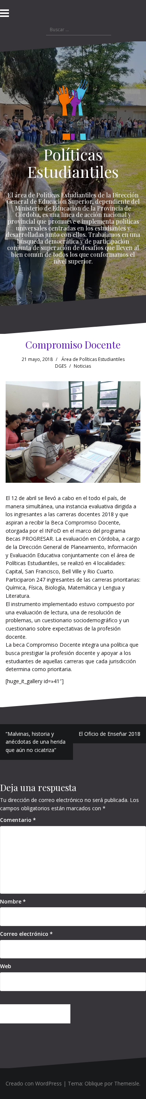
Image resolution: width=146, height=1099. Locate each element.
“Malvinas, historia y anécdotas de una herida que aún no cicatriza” (36, 741)
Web (5, 966)
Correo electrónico (26, 933)
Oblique (94, 1083)
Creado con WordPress (34, 1083)
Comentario (18, 819)
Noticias (82, 366)
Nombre (13, 901)
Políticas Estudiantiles (73, 163)
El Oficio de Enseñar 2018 (109, 733)
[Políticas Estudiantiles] (73, 111)
